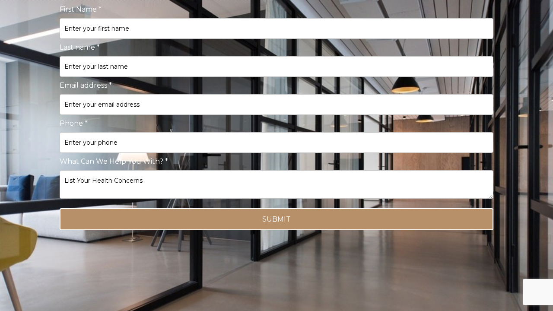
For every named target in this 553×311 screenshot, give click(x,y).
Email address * (86, 85)
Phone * (74, 123)
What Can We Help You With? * (114, 161)
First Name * (81, 9)
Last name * (80, 47)
